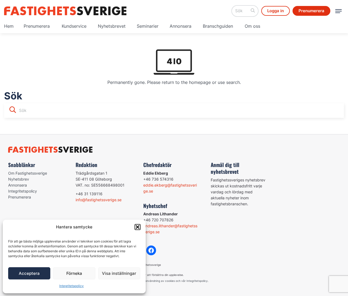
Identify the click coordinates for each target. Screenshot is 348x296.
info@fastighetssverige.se (99, 199)
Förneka (74, 273)
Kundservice (74, 26)
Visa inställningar (119, 273)
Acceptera (29, 273)
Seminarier (148, 26)
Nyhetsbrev (18, 179)
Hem (9, 26)
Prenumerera (37, 26)
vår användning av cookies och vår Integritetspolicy (174, 280)
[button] (137, 227)
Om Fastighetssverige (27, 173)
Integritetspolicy (71, 286)
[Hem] (65, 11)
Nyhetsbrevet (112, 26)
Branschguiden (218, 26)
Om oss (252, 26)
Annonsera (180, 26)
